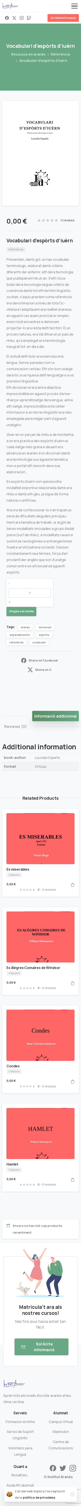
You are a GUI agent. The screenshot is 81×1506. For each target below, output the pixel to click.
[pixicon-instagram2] (73, 1467)
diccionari (45, 627)
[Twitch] (29, 18)
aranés (25, 627)
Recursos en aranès (28, 54)
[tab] (55, 716)
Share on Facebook (43, 660)
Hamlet (12, 1164)
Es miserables (17, 869)
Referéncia (60, 54)
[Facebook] (7, 18)
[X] (14, 18)
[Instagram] (21, 18)
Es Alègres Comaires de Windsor (33, 967)
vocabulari (39, 642)
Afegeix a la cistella (21, 611)
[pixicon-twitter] (63, 1467)
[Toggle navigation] (74, 6)
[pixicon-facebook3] (53, 1467)
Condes (13, 1066)
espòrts (44, 635)
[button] (71, 108)
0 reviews (68, 220)
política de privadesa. (39, 1497)
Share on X (43, 670)
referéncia (16, 642)
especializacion (20, 635)
